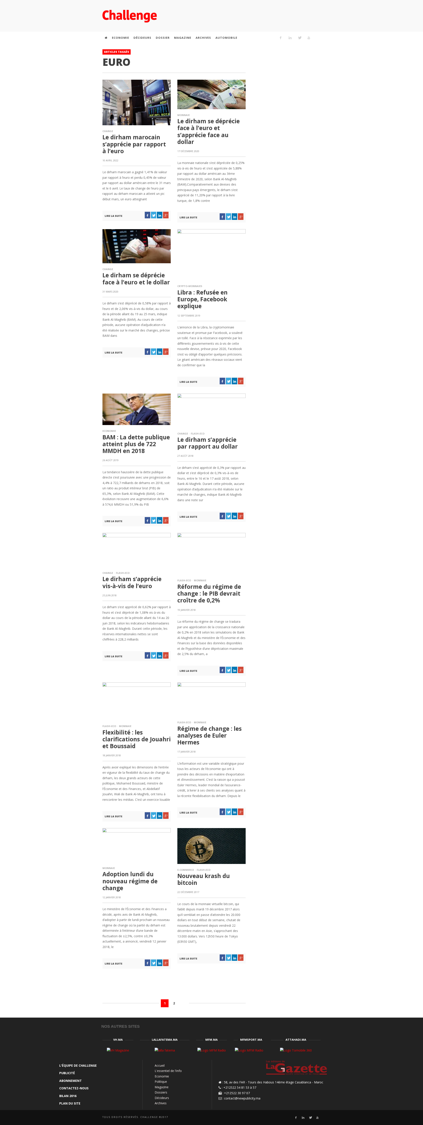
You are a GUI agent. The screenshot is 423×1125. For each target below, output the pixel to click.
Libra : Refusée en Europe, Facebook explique (202, 299)
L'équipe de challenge (78, 1065)
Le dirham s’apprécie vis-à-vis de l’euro (131, 582)
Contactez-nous (74, 1088)
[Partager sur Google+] (166, 215)
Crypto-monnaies (189, 286)
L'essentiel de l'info (168, 1071)
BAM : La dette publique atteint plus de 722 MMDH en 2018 (136, 444)
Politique (161, 1081)
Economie (109, 431)
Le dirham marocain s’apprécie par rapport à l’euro (134, 144)
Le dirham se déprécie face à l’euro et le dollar (136, 278)
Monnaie (183, 115)
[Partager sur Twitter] (153, 215)
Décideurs (162, 1098)
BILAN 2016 (67, 1096)
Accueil (160, 1065)
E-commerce (185, 869)
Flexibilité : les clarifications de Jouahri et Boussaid (136, 739)
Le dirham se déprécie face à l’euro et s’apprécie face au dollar (208, 131)
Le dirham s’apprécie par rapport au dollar (207, 443)
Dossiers (161, 1092)
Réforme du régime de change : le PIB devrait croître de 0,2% (209, 593)
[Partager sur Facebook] (147, 215)
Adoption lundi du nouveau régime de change (130, 881)
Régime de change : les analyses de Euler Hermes (209, 735)
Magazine (162, 1087)
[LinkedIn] (290, 38)
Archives (161, 1103)
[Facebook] (281, 38)
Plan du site (69, 1103)
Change (107, 131)
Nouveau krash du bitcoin (203, 879)
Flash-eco (197, 433)
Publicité (67, 1073)
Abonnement (70, 1081)
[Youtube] (309, 38)
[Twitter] (299, 38)
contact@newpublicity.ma (242, 1098)
